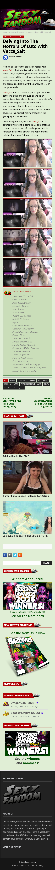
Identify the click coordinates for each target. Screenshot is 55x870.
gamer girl (43, 380)
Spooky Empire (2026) (27, 712)
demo (12, 380)
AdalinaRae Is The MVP (16, 456)
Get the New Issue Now (27, 633)
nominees (30, 763)
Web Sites (19, 37)
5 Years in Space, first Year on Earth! (27, 612)
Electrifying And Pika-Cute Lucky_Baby (12, 402)
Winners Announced (27, 579)
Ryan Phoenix (16, 56)
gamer (32, 380)
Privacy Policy (37, 865)
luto (16, 384)
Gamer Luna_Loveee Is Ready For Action (26, 495)
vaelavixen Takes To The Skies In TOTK (25, 535)
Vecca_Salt (8, 70)
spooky (7, 388)
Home (5, 32)
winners (33, 758)
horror (7, 384)
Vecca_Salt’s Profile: (22, 291)
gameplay (22, 380)
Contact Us (24, 865)
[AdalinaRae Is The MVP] (27, 438)
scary (46, 384)
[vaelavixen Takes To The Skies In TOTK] (27, 517)
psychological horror (31, 384)
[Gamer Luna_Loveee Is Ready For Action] (27, 477)
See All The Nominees (27, 616)
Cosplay (11, 32)
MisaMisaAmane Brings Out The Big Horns (43, 402)
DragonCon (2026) (25, 702)
